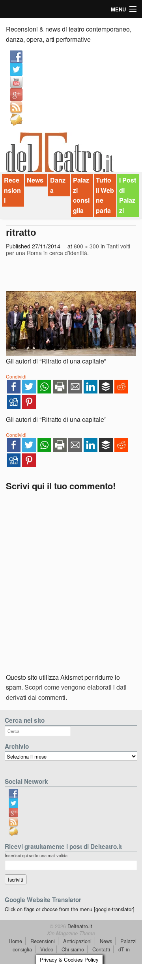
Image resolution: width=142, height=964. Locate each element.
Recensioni (12, 190)
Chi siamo (73, 949)
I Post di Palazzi (127, 195)
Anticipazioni (77, 941)
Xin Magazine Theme (71, 933)
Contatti (101, 949)
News (35, 180)
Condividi (16, 376)
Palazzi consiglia (81, 195)
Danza (57, 185)
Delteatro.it (79, 926)
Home (15, 941)
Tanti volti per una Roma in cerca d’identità (68, 249)
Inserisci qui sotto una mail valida (36, 855)
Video (46, 949)
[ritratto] (71, 323)
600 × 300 (86, 246)
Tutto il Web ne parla (105, 195)
